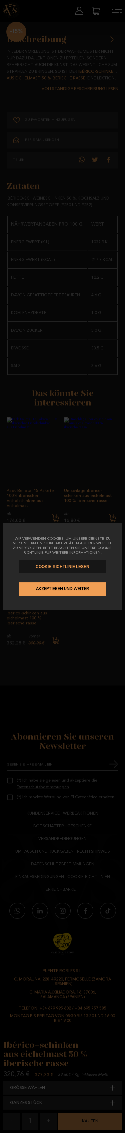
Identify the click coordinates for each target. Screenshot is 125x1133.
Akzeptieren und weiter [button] (62, 589)
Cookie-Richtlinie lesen (62, 566)
